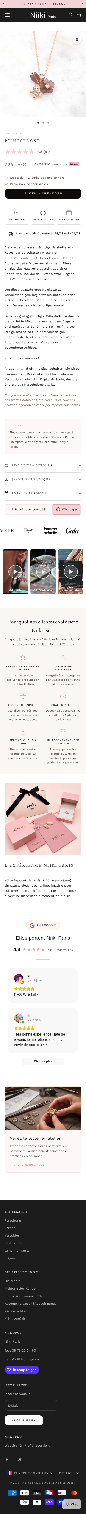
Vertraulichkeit (16, 1311)
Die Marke (12, 1281)
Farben (10, 1228)
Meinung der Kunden (21, 1288)
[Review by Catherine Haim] (28, 1015)
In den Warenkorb (42, 193)
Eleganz (11, 1258)
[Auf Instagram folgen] (19, 1459)
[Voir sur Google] (18, 978)
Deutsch (66, 1473)
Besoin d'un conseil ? (30, 509)
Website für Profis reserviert (27, 1445)
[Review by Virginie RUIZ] (28, 976)
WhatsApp (69, 509)
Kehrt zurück (15, 1318)
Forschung (13, 1220)
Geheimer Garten (18, 1250)
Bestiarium (13, 1243)
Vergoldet (12, 1235)
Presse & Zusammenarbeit (25, 1296)
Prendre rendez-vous (27, 1164)
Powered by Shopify (59, 1482)
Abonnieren (23, 1420)
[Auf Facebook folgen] (7, 1459)
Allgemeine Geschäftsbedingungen (31, 1303)
